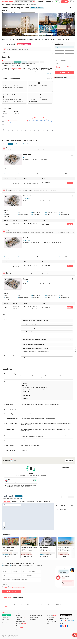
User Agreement (38, 332)
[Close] (59, 303)
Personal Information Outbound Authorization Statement (30, 330)
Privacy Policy (31, 332)
